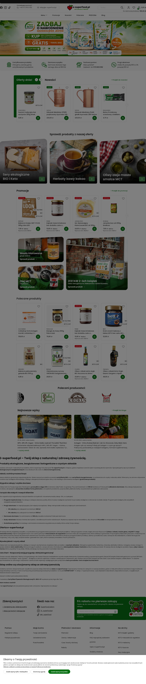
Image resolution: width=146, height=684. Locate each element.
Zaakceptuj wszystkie (59, 672)
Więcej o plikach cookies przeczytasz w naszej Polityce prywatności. (27, 667)
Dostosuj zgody (39, 672)
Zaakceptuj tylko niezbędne (17, 672)
